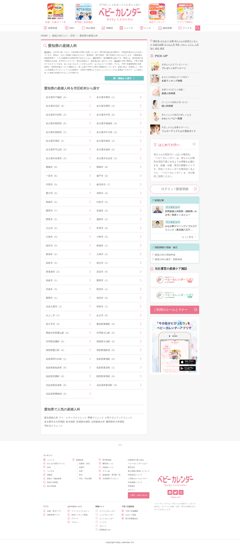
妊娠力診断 (158, 44)
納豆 (157, 48)
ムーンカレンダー (106, 519)
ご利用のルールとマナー (170, 309)
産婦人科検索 (52, 482)
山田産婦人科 (98, 421)
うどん (190, 44)
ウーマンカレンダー (107, 511)
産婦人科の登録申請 (165, 254)
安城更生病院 (83, 421)
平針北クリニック (53, 425)
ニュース (128, 28)
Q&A (71, 28)
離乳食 (156, 41)
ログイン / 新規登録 (174, 189)
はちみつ (164, 41)
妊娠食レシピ (108, 467)
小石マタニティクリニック (118, 417)
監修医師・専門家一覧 (111, 475)
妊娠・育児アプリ (54, 511)
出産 (81, 471)
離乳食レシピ (108, 463)
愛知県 (47, 52)
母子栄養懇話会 (131, 519)
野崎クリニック (96, 417)
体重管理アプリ (53, 515)
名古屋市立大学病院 (54, 421)
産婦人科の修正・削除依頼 (168, 259)
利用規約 (131, 486)
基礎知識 (52, 28)
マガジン (75, 522)
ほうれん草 (169, 44)
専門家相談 (106, 460)
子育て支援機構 (131, 511)
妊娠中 (81, 467)
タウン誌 (106, 471)
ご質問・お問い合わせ (138, 495)
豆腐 (171, 41)
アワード (75, 519)
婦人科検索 (51, 486)
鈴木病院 (70, 421)
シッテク (103, 522)
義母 (162, 48)
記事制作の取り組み (136, 460)
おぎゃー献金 (130, 515)
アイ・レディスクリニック (73, 417)
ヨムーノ (103, 526)
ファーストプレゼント (80, 511)
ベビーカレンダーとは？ (138, 463)
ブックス (187, 28)
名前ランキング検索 (79, 515)
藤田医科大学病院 (115, 421)
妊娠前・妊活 (84, 463)
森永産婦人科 (51, 417)
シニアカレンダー (106, 515)
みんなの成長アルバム (56, 463)
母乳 (178, 44)
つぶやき (50, 471)
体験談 (109, 28)
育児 (81, 475)
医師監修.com (105, 530)
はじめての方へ (169, 145)
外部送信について (135, 475)
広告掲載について (135, 482)
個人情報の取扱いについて (138, 471)
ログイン (131, 490)
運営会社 (131, 467)
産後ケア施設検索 (54, 478)
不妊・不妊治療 (85, 478)
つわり (183, 44)
